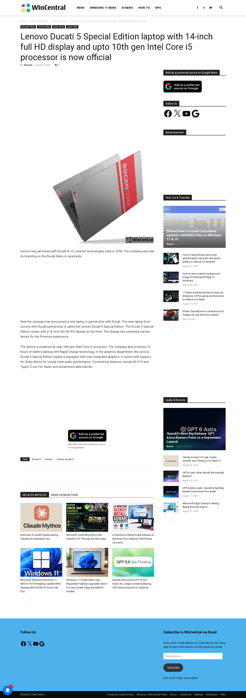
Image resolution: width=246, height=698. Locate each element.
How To (144, 7)
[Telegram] (100, 130)
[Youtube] (211, 7)
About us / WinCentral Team (152, 694)
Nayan (170, 243)
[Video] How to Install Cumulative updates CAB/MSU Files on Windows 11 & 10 (194, 235)
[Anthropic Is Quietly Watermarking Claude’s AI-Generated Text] (41, 517)
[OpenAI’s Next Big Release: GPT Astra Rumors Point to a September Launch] (194, 429)
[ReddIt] (92, 130)
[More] (110, 130)
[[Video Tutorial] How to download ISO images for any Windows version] (171, 315)
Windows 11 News (103, 7)
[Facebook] (197, 7)
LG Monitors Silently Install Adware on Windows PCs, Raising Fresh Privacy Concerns (133, 538)
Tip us (173, 694)
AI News (127, 7)
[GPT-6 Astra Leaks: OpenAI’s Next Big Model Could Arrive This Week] (171, 492)
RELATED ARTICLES (35, 495)
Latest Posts (72, 26)
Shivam (28, 64)
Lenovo (48, 459)
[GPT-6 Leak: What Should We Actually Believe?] (171, 476)
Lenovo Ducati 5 (65, 459)
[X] (204, 7)
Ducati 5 (36, 459)
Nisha (170, 446)
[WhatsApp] (74, 130)
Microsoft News (39, 21)
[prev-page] (22, 599)
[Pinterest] (65, 130)
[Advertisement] (87, 98)
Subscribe (173, 667)
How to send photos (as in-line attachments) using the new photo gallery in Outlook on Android (202, 258)
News (81, 7)
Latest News (58, 26)
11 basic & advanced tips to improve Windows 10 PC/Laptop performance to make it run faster (203, 296)
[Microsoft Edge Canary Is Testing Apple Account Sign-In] (171, 507)
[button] (221, 8)
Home (23, 21)
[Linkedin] (83, 130)
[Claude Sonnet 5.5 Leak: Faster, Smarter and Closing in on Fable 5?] (171, 461)
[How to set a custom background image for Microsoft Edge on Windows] (171, 277)
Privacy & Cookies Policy (120, 694)
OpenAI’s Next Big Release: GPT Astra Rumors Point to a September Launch (194, 437)
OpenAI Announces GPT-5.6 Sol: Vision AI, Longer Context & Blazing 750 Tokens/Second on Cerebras (131, 583)
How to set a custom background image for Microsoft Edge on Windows (201, 277)
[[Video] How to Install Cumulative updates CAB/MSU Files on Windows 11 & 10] (194, 226)
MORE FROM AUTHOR (64, 495)
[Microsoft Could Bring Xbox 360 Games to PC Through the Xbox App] (87, 517)
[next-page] (29, 599)
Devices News (58, 21)
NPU (158, 7)
